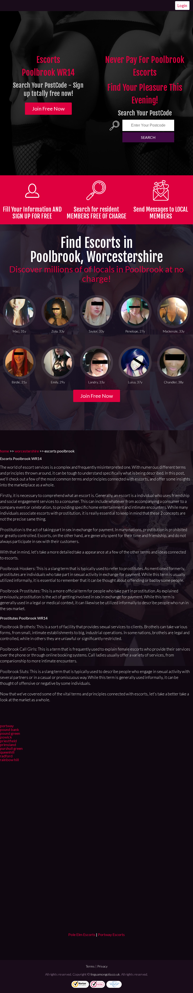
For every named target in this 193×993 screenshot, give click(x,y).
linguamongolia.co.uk (105, 974)
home (4, 451)
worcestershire (27, 451)
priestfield (8, 741)
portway (7, 725)
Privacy (102, 966)
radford (6, 756)
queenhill (7, 752)
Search (148, 137)
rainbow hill (9, 759)
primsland (8, 744)
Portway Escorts (111, 934)
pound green (10, 733)
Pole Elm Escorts (81, 934)
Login (182, 5)
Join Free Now (48, 108)
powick (6, 737)
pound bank (9, 729)
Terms (90, 966)
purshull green (11, 748)
